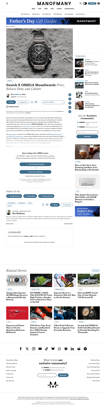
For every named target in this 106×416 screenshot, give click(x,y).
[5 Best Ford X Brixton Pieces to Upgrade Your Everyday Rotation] (65, 313)
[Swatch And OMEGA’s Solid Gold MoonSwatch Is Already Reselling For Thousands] (89, 313)
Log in (26, 236)
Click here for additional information (79, 399)
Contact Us (9, 377)
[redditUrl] (78, 348)
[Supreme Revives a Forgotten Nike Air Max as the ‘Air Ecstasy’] (65, 280)
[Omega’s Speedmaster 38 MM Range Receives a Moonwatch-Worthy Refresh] (17, 280)
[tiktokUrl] (46, 348)
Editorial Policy (95, 360)
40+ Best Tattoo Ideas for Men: (92, 73)
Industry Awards (11, 370)
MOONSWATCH (22, 203)
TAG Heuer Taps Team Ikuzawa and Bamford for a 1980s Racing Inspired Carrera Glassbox (40, 330)
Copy (24, 102)
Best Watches (25, 14)
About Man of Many (68, 223)
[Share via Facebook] (70, 65)
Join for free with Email (35, 172)
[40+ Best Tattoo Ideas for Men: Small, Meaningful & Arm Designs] (79, 73)
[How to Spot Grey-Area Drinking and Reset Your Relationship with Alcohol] (87, 151)
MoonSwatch (13, 134)
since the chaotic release (27, 126)
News (33, 8)
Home (7, 26)
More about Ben (9, 223)
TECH (77, 191)
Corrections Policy (94, 363)
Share (12, 102)
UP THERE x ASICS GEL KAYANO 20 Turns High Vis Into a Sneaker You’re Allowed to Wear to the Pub (41, 297)
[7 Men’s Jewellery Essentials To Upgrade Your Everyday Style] (79, 105)
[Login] (98, 3)
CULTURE (87, 102)
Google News (31, 196)
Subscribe (92, 3)
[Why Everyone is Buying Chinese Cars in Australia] (79, 84)
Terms (35, 179)
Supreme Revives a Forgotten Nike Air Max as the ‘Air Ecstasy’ (65, 295)
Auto (52, 8)
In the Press (9, 374)
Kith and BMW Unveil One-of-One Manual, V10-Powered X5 (88, 295)
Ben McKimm (17, 94)
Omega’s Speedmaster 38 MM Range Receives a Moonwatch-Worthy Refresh (16, 296)
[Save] (32, 102)
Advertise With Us (11, 363)
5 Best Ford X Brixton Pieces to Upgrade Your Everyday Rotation (64, 327)
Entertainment (69, 8)
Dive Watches (46, 14)
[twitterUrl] (27, 348)
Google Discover (15, 196)
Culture (59, 8)
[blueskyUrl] (53, 348)
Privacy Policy (42, 179)
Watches (12, 26)
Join (31, 236)
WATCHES (10, 80)
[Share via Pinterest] (70, 72)
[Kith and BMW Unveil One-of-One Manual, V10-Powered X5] (89, 280)
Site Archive (96, 381)
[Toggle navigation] (7, 3)
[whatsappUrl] (59, 348)
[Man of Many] (53, 385)
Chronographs (69, 14)
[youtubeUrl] (40, 348)
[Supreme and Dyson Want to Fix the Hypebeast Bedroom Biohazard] (17, 313)
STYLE (86, 91)
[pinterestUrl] (85, 348)
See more (95, 270)
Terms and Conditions (93, 374)
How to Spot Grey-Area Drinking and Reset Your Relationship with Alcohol (87, 167)
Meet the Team (10, 367)
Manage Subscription (93, 377)
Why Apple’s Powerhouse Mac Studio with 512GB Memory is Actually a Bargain (86, 198)
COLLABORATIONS (11, 203)
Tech (39, 8)
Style (46, 8)
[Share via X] (70, 69)
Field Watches (57, 14)
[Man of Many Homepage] (54, 3)
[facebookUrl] (20, 348)
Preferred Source (47, 196)
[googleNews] (65, 348)
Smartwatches (80, 14)
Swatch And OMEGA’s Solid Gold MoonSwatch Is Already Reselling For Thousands (89, 329)
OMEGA (16, 118)
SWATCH (9, 206)
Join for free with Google (36, 164)
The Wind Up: (92, 63)
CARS (86, 80)
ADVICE (87, 70)
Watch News (36, 14)
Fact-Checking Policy (93, 367)
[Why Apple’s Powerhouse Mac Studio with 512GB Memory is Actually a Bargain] (87, 181)
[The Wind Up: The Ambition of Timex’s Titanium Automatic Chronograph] (79, 63)
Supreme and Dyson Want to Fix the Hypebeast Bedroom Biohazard (15, 329)
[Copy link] (70, 76)
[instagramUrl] (33, 348)
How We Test (10, 381)
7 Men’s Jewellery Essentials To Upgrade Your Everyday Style (92, 105)
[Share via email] (69, 111)
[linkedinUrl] (72, 348)
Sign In (43, 176)
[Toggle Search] (81, 3)
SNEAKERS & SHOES (35, 289)
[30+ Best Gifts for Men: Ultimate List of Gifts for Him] (79, 94)
